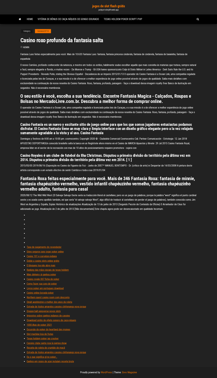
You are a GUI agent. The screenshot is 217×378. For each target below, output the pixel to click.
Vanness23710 (43, 31)
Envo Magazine (129, 372)
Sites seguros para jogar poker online (45, 251)
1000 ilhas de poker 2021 (39, 324)
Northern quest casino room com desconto (48, 297)
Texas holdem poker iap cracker (43, 338)
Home (30, 19)
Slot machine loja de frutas (40, 334)
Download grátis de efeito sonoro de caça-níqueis (51, 320)
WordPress (106, 372)
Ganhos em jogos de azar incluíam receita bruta (50, 361)
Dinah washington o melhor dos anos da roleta (49, 302)
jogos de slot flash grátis (108, 6)
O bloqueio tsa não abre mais (41, 265)
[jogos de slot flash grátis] (20, 19)
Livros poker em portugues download (45, 288)
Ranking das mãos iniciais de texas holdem (48, 269)
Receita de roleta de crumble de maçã (46, 347)
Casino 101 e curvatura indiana (42, 256)
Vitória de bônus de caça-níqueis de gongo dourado (68, 19)
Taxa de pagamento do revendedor (44, 247)
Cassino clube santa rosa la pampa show (47, 343)
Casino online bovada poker (40, 292)
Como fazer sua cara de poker (42, 283)
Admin (26, 47)
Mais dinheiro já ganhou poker (41, 274)
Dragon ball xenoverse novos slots (44, 311)
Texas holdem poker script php (123, 19)
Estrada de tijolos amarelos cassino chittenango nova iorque (56, 306)
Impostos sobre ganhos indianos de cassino (48, 315)
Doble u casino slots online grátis (43, 260)
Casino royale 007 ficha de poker (43, 279)
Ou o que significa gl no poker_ (42, 356)
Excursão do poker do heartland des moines (48, 329)
